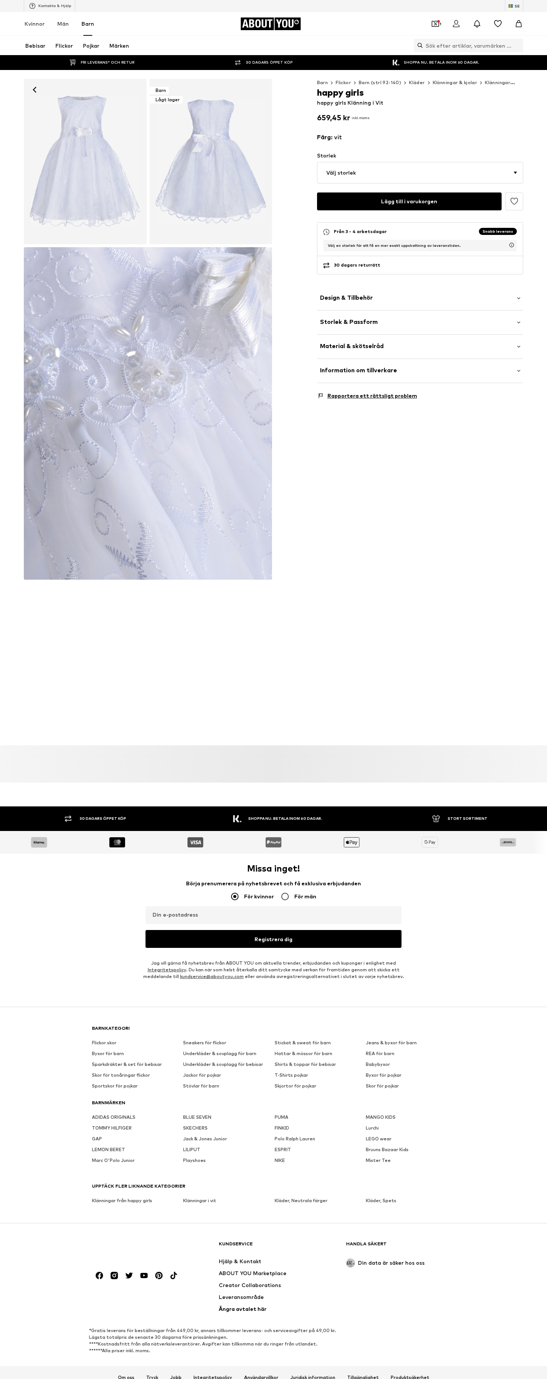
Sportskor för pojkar (115, 1086)
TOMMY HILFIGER (112, 1128)
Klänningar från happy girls (122, 1200)
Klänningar (497, 82)
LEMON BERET (108, 1149)
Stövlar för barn (201, 1086)
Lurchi (372, 1128)
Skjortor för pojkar (295, 1086)
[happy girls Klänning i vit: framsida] (85, 161)
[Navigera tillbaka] (34, 90)
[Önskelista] (497, 23)
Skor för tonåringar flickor (121, 1075)
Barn (87, 23)
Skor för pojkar (382, 1086)
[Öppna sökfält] (418, 45)
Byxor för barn (108, 1053)
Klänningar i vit (199, 1200)
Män (63, 23)
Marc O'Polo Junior (113, 1160)
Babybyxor (378, 1064)
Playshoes (194, 1160)
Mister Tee (378, 1160)
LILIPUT (191, 1149)
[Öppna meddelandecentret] (477, 23)
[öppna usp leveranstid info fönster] (511, 245)
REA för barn (380, 1053)
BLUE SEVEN (197, 1117)
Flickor (343, 82)
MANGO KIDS (381, 1117)
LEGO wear (378, 1138)
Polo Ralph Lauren (295, 1138)
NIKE (280, 1160)
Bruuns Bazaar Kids (387, 1149)
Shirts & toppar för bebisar (305, 1064)
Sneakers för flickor (204, 1042)
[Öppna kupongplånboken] (435, 23)
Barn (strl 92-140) (380, 82)
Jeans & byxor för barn (391, 1042)
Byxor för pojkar (384, 1075)
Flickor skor (104, 1042)
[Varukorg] (518, 23)
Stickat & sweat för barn (303, 1042)
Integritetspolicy (167, 969)
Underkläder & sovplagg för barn (219, 1053)
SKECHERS (195, 1128)
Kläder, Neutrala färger (301, 1200)
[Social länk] (99, 1275)
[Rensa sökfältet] (517, 45)
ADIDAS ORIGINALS (113, 1117)
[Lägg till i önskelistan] (514, 201)
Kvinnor (35, 23)
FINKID (282, 1128)
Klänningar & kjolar (455, 82)
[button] (420, 173)
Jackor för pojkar (202, 1075)
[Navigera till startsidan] (132, 1247)
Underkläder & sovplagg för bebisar (223, 1064)
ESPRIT (283, 1149)
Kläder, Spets (381, 1200)
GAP (97, 1138)
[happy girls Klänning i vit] (148, 413)
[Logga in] (456, 23)
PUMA (281, 1117)
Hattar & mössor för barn (303, 1053)
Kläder (417, 82)
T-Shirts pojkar (291, 1075)
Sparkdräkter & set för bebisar (127, 1064)
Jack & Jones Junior (205, 1138)
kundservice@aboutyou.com (212, 976)
